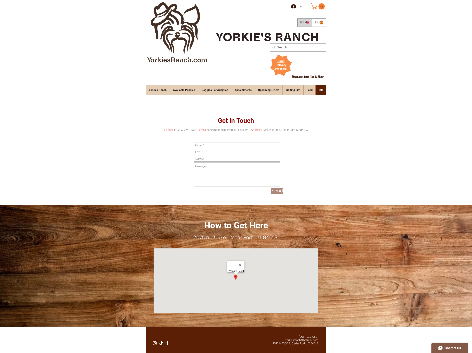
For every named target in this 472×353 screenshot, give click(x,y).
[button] (318, 6)
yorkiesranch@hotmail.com (301, 340)
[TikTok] (161, 343)
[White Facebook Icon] (167, 343)
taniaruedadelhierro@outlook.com (227, 129)
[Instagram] (154, 343)
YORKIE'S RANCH (267, 39)
